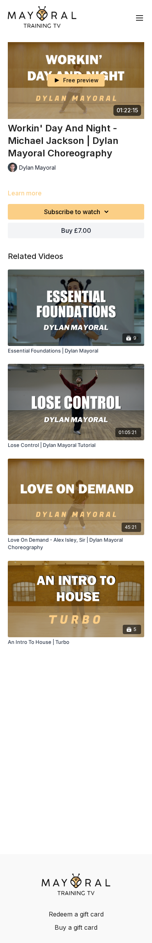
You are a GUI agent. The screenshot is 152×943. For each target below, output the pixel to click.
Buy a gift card (76, 927)
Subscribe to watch (72, 212)
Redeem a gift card (76, 914)
